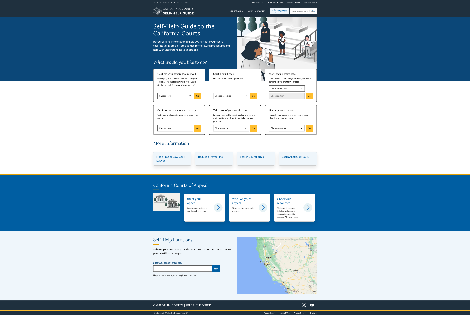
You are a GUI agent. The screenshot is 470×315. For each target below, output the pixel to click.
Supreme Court (258, 2)
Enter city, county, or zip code (167, 262)
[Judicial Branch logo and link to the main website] (170, 2)
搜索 (216, 268)
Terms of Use (284, 313)
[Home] (173, 11)
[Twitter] (304, 305)
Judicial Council (310, 2)
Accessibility (269, 313)
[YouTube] (312, 305)
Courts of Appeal (275, 2)
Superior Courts (293, 2)
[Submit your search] (313, 11)
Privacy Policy (300, 313)
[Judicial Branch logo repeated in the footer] (170, 313)
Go (197, 96)
